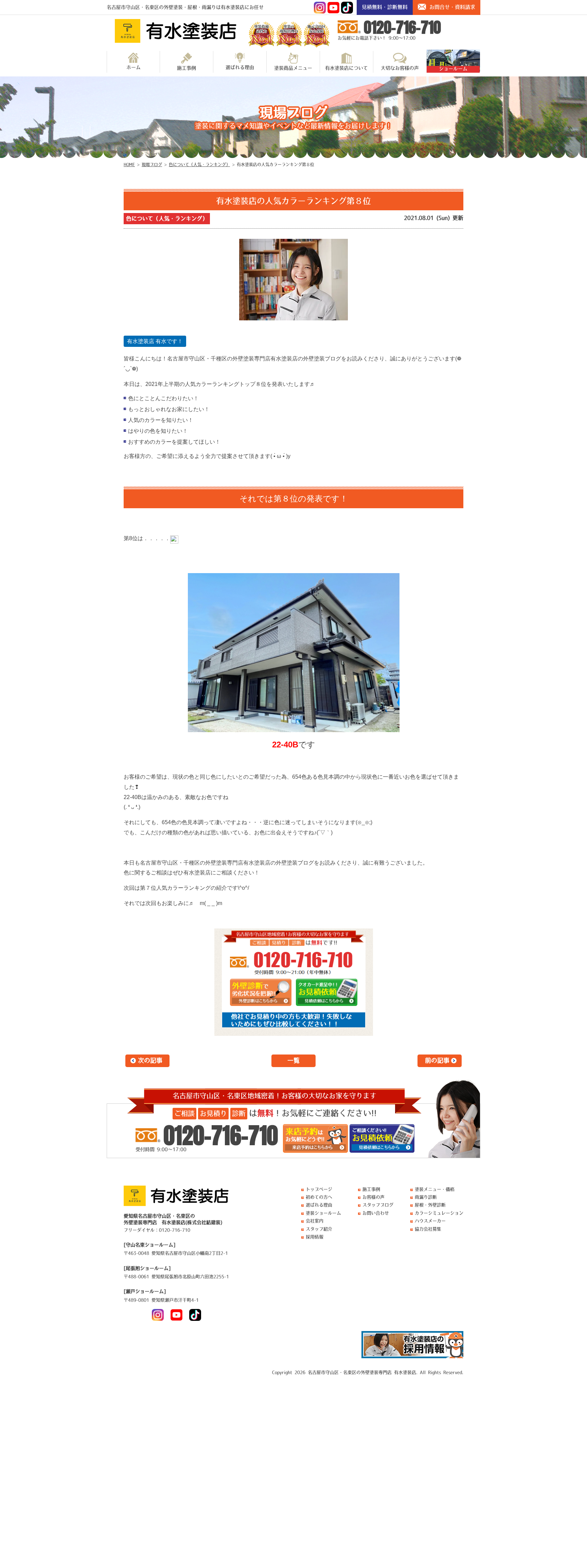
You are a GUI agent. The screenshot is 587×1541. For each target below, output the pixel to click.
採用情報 (314, 1237)
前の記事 (437, 1061)
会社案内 (314, 1221)
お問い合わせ (375, 1213)
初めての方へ (319, 1197)
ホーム (133, 67)
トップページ (319, 1189)
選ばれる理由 (240, 67)
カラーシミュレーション (439, 1213)
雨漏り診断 (426, 1197)
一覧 (293, 1061)
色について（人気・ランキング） (167, 218)
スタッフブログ (377, 1205)
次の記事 (150, 1061)
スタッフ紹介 (319, 1229)
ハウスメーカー (430, 1221)
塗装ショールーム (323, 1213)
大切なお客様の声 (400, 68)
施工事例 (186, 68)
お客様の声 (373, 1197)
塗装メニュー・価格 (435, 1189)
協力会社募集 (428, 1229)
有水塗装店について (346, 68)
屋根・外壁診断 (430, 1205)
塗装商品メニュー (293, 68)
